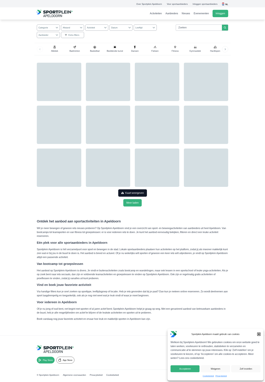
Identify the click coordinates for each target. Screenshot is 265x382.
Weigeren (215, 368)
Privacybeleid (221, 376)
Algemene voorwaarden (74, 375)
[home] (55, 13)
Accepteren (185, 368)
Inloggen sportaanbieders (205, 4)
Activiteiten (156, 13)
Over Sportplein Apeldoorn (149, 4)
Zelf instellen (246, 368)
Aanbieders (171, 13)
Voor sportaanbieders (177, 4)
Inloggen (220, 13)
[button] (258, 334)
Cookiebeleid (208, 376)
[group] (54, 49)
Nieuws (186, 13)
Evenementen (201, 13)
